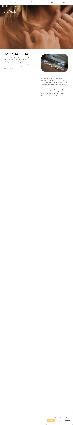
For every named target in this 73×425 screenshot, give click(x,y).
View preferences (67, 420)
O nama (58, 2)
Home (52, 2)
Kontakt (64, 2)
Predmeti (17, 2)
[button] (71, 412)
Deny (59, 420)
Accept (51, 420)
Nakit (9, 2)
